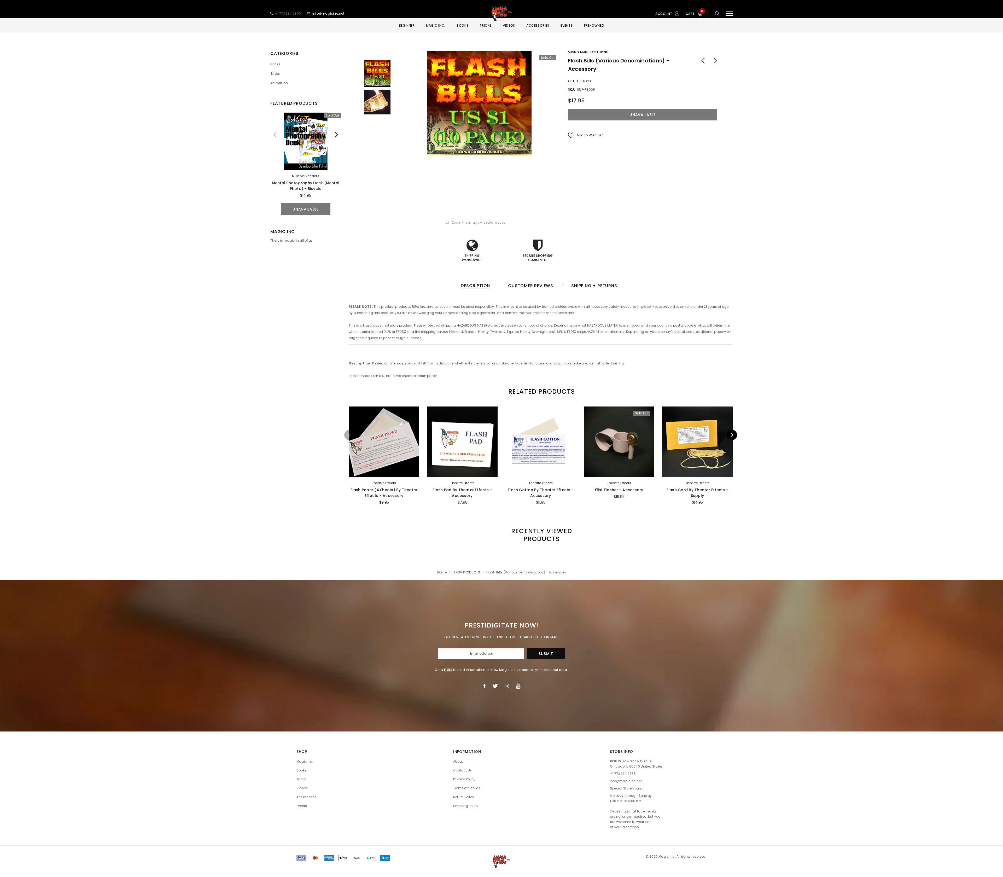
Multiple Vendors (305, 176)
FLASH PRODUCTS (466, 572)
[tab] (540, 391)
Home (442, 572)
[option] (305, 164)
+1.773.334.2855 (288, 13)
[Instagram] (507, 686)
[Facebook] (484, 686)
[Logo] (501, 13)
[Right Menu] (729, 13)
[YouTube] (518, 686)
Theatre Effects (384, 483)
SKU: (571, 89)
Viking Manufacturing (588, 52)
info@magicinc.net (328, 13)
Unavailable (306, 209)
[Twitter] (495, 686)
